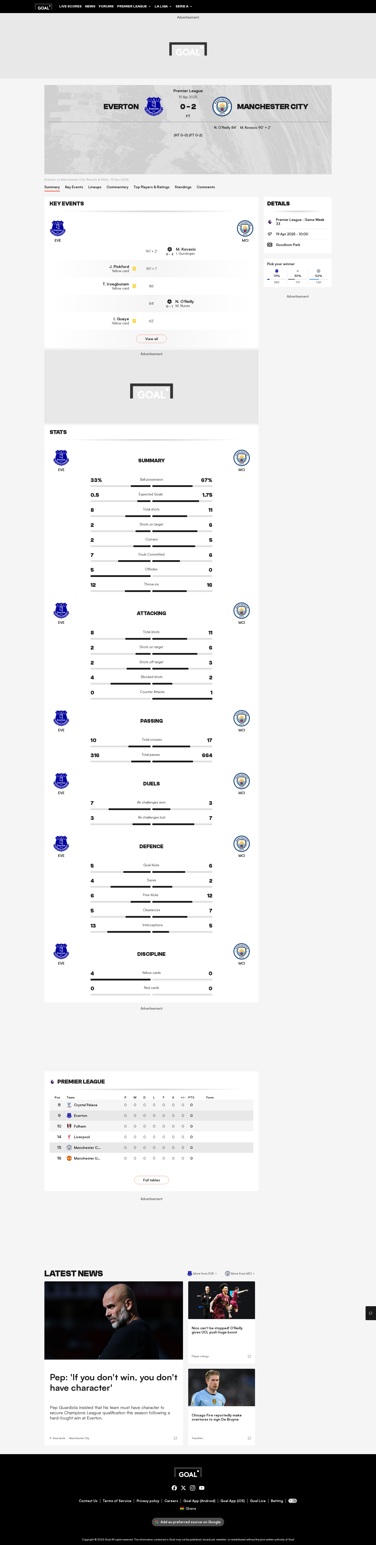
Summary (52, 187)
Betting (277, 1501)
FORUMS (106, 6)
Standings (183, 187)
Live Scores (70, 6)
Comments (206, 187)
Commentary (117, 187)
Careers (171, 1501)
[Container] (106, 106)
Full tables (151, 1180)
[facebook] (174, 1488)
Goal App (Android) (199, 1501)
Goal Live (258, 1501)
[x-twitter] (183, 1488)
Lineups (94, 187)
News (90, 6)
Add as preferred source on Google (191, 1522)
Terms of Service (117, 1501)
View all (151, 339)
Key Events (74, 187)
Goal (108, 1539)
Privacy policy (148, 1501)
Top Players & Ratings (152, 187)
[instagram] (192, 1488)
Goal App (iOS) (232, 1501)
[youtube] (201, 1488)
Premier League (188, 90)
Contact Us (88, 1501)
